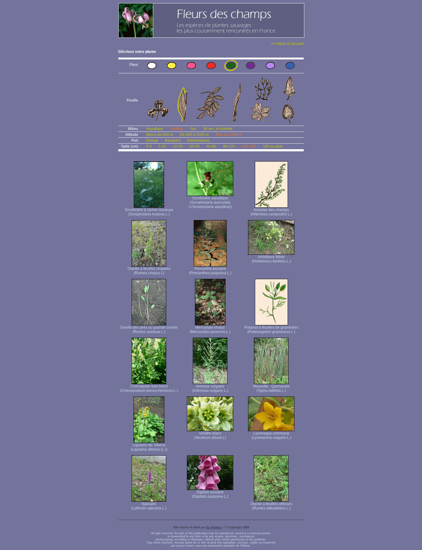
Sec (193, 129)
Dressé (152, 140)
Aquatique (154, 129)
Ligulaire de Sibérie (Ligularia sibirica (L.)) (149, 447)
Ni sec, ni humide (218, 129)
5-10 (162, 146)
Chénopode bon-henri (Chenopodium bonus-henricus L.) (149, 388)
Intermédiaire (198, 140)
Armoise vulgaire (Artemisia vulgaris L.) (210, 388)
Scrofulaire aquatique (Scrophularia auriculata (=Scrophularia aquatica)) (210, 202)
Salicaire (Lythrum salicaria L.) (149, 506)
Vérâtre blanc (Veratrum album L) (210, 435)
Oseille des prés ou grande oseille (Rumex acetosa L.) (149, 329)
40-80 (211, 146)
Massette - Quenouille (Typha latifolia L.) (271, 388)
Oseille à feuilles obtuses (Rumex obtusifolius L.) (271, 506)
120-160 (249, 146)
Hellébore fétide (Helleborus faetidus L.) (271, 259)
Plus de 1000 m (229, 134)
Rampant (172, 140)
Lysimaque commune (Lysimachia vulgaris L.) (271, 435)
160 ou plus (273, 146)
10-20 (178, 146)
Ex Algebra (214, 527)
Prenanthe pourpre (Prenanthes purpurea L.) (210, 270)
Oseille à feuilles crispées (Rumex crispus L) (149, 270)
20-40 (195, 146)
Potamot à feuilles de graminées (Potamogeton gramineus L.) (271, 329)
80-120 (229, 146)
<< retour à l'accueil (287, 43)
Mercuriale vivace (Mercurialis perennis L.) (210, 329)
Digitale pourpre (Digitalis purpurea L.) (210, 494)
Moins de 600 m (159, 134)
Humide (177, 129)
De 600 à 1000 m (194, 134)
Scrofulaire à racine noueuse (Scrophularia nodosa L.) (149, 212)
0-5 (149, 146)
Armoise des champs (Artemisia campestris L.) (271, 212)
